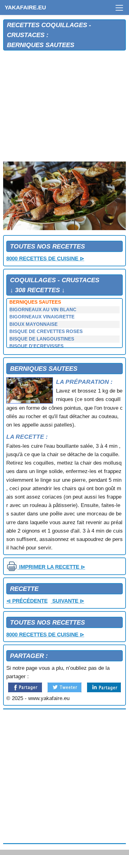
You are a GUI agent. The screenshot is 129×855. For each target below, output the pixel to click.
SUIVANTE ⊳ (67, 601)
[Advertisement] (64, 106)
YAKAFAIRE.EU (25, 7)
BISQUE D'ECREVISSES (36, 346)
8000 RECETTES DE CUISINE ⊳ (45, 259)
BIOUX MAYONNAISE (33, 324)
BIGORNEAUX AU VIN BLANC (42, 309)
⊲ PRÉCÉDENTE (27, 601)
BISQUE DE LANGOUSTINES (41, 338)
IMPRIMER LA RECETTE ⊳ (51, 567)
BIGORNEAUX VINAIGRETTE (42, 316)
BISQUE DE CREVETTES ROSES (46, 331)
